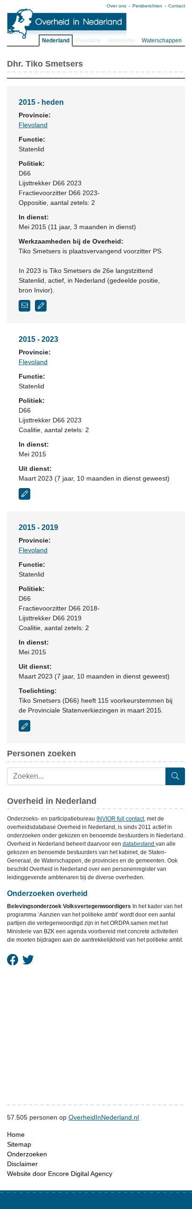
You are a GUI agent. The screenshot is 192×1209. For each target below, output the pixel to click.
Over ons (116, 5)
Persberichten (147, 5)
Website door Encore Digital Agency (59, 1173)
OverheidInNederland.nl (104, 1117)
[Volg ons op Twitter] (28, 960)
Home (16, 1134)
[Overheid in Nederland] (67, 23)
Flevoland (33, 125)
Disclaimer (22, 1164)
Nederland (55, 40)
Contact (176, 5)
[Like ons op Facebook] (13, 960)
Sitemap (19, 1144)
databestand (139, 844)
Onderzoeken (27, 1154)
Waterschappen (162, 40)
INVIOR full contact (120, 818)
